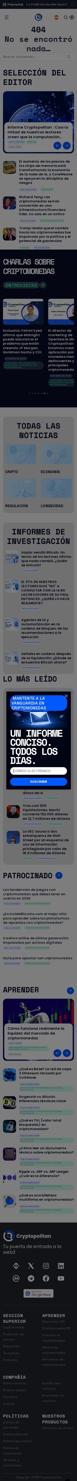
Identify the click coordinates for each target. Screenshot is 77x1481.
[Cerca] (66, 696)
